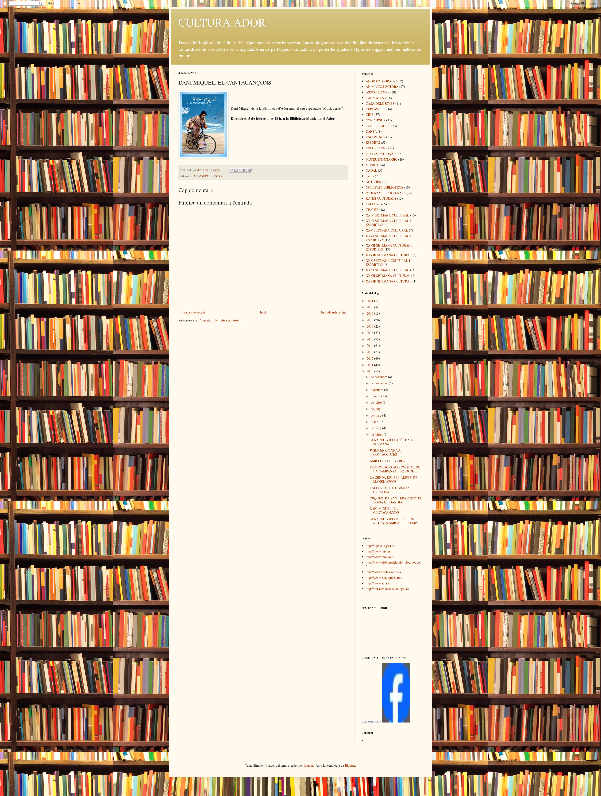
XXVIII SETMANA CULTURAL (389, 255)
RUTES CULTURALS (381, 198)
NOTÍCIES (373, 181)
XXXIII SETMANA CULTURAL (389, 281)
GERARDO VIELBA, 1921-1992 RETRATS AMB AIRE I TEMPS (394, 521)
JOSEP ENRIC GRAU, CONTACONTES (385, 452)
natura (370, 176)
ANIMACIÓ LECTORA (207, 176)
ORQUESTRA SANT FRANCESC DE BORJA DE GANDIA (396, 500)
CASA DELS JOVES (380, 103)
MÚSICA (372, 165)
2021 (370, 300)
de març (376, 428)
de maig (376, 415)
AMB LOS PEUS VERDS (387, 461)
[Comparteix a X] (240, 170)
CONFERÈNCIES (378, 126)
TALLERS (373, 204)
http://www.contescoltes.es (383, 572)
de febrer (377, 434)
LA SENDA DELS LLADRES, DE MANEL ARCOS (394, 479)
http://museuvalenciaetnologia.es (387, 588)
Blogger (350, 765)
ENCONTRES (375, 137)
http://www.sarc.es (378, 551)
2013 (370, 352)
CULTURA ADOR (222, 22)
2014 (370, 345)
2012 (370, 358)
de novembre (380, 383)
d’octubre (377, 389)
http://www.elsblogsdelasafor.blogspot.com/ (394, 564)
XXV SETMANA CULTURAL (387, 230)
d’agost (376, 396)
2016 (370, 332)
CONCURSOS (375, 120)
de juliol (377, 402)
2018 (370, 320)
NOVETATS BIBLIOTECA (384, 187)
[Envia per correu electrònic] (231, 170)
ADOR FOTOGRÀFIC (381, 81)
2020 (370, 307)
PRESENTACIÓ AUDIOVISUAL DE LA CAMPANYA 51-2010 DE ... (395, 469)
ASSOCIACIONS (377, 92)
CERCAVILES (375, 109)
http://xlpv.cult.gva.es (380, 545)
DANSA (371, 131)
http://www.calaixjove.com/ (384, 577)
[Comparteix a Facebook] (245, 170)
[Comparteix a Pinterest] (249, 170)
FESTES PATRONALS (381, 153)
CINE (370, 114)
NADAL (371, 170)
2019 (370, 313)
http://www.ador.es (378, 583)
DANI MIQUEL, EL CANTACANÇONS (385, 510)
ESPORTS (373, 142)
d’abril (376, 421)
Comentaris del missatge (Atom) (220, 320)
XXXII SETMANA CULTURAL (388, 275)
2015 (370, 339)
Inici (263, 312)
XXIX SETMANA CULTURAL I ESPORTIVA (388, 222)
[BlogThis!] (236, 170)
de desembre (379, 377)
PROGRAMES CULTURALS (386, 193)
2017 (370, 326)
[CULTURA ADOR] (396, 721)
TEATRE (372, 209)
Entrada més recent (192, 312)
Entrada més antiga (333, 312)
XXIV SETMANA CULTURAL (387, 215)
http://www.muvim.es (380, 557)
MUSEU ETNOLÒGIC (381, 159)
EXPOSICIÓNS (376, 148)
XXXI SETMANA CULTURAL (387, 270)
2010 (370, 371)
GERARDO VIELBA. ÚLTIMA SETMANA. (391, 442)
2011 (370, 365)
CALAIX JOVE (376, 98)
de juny (376, 408)
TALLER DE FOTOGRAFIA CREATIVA (390, 490)
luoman (309, 765)
